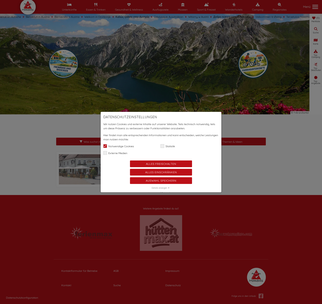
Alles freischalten (161, 163)
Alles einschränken (161, 172)
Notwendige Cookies (121, 146)
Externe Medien (117, 153)
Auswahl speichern (161, 180)
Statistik (170, 146)
